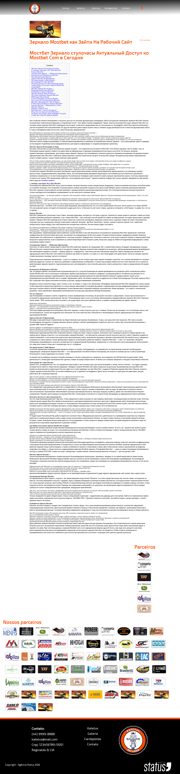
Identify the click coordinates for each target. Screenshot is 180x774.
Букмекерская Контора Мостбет (42, 90)
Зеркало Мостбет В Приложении (43, 78)
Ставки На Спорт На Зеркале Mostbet (44, 115)
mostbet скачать (47, 180)
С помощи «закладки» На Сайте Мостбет (46, 70)
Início (65, 8)
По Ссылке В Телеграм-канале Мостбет (45, 100)
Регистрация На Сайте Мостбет (42, 82)
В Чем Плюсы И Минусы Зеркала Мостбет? (47, 103)
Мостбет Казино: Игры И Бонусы (43, 93)
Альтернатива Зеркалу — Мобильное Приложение (49, 73)
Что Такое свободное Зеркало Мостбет (45, 95)
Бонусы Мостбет (37, 72)
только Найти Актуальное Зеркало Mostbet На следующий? (47, 86)
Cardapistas (111, 8)
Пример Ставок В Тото (39, 108)
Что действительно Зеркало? (41, 77)
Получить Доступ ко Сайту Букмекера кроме (47, 83)
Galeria (96, 8)
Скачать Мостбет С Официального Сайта (46, 105)
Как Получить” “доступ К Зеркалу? (44, 110)
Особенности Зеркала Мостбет (42, 92)
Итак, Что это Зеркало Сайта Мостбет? (45, 112)
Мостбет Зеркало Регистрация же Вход (45, 68)
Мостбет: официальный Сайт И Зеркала (45, 102)
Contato (126, 8)
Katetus (81, 8)
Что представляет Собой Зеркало (43, 80)
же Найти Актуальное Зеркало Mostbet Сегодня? (48, 113)
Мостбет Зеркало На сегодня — (42, 88)
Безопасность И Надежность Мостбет (44, 75)
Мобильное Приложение (40, 97)
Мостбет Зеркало (37, 107)
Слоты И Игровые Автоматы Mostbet (44, 98)
